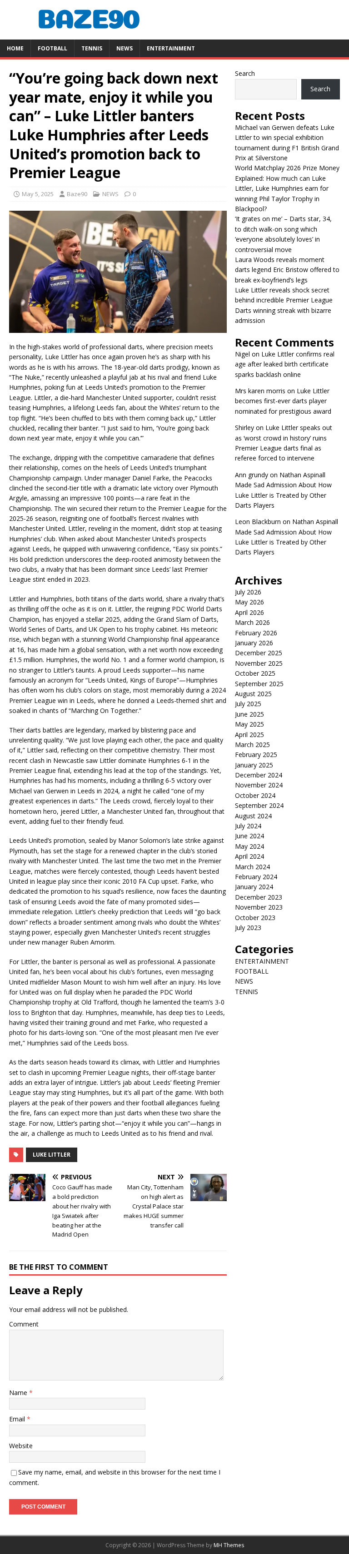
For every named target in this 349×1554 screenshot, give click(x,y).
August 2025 (253, 693)
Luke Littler (51, 1154)
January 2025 (254, 765)
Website (21, 1445)
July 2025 (248, 703)
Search (245, 73)
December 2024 (258, 775)
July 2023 (248, 927)
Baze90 (77, 194)
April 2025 (249, 734)
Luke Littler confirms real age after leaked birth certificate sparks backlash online (284, 364)
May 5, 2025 (38, 194)
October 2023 (255, 917)
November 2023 (259, 907)
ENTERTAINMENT (171, 48)
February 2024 (256, 876)
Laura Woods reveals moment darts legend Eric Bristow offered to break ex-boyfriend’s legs (287, 269)
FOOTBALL (52, 48)
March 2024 (252, 866)
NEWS (124, 48)
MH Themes (229, 1545)
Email (18, 1419)
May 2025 (249, 724)
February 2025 (256, 754)
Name (19, 1392)
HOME (15, 48)
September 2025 (259, 683)
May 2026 (249, 602)
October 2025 (255, 673)
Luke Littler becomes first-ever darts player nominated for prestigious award (283, 401)
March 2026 (252, 622)
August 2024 (253, 816)
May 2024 (249, 846)
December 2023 (258, 897)
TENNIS (91, 48)
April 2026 (249, 612)
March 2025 (252, 744)
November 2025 (259, 663)
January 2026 (254, 642)
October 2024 (255, 795)
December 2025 (258, 652)
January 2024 (254, 886)
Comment (24, 1324)
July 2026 (248, 592)
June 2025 (249, 714)
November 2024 (259, 785)
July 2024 (248, 826)
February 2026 (256, 633)
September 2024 (259, 805)
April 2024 (249, 856)
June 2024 (249, 835)
